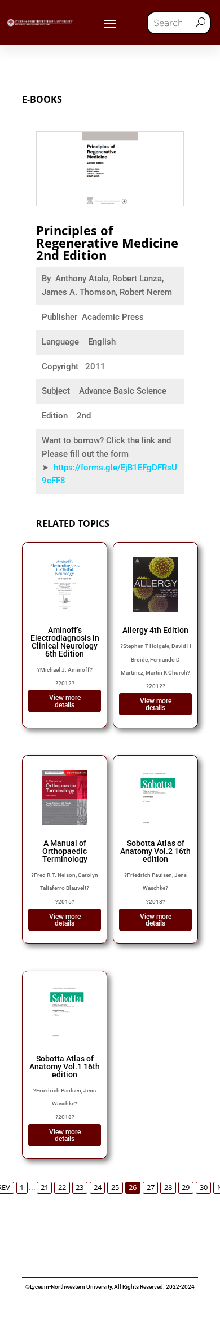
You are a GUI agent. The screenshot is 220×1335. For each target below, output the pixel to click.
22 (62, 1187)
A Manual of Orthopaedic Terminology (64, 851)
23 (79, 1187)
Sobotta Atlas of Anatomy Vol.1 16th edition (64, 1066)
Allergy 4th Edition (155, 630)
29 (186, 1187)
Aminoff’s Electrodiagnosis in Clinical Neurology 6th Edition (64, 641)
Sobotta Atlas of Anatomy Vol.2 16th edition (155, 851)
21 (45, 1187)
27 (151, 1187)
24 (98, 1187)
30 (204, 1187)
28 (168, 1187)
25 (115, 1187)
